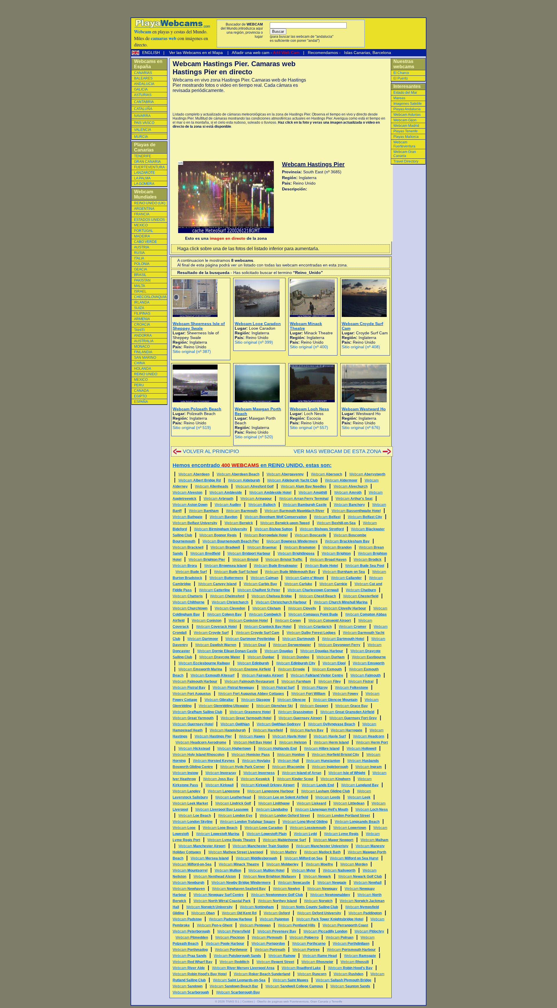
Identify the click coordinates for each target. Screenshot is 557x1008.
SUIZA (139, 308)
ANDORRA (143, 335)
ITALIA (139, 258)
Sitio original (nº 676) (361, 427)
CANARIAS (143, 73)
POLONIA (141, 264)
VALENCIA (142, 130)
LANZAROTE (144, 173)
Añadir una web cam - (265, 52)
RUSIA (139, 253)
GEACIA (140, 269)
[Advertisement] (240, 102)
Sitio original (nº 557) (309, 427)
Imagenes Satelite (407, 104)
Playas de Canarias (144, 147)
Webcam (193, 474)
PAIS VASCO (144, 123)
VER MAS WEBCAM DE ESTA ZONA (337, 451)
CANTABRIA (144, 102)
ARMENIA (142, 319)
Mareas (399, 98)
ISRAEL (140, 291)
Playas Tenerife (405, 131)
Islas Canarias (356, 52)
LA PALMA (142, 178)
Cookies (247, 1001)
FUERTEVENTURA (149, 167)
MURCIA (141, 137)
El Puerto (400, 78)
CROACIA (142, 324)
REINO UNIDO (145, 374)
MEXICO (141, 225)
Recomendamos (322, 52)
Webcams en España (148, 64)
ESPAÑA (141, 402)
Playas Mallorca (406, 137)
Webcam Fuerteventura (404, 144)
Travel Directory (405, 161)
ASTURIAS (142, 95)
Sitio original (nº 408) (361, 347)
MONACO (142, 347)
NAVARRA (142, 116)
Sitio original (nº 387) (192, 351)
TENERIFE (142, 156)
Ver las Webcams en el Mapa (196, 52)
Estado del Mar (405, 93)
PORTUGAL (143, 231)
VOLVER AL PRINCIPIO (211, 451)
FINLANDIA (143, 352)
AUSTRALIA (143, 341)
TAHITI (139, 330)
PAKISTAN (142, 280)
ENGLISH (151, 52)
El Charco (401, 73)
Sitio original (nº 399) (254, 342)
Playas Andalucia (407, 109)
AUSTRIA (141, 247)
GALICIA (141, 89)
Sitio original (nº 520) (254, 436)
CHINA (139, 363)
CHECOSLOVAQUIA (150, 297)
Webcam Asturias (407, 115)
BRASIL (140, 275)
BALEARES (143, 78)
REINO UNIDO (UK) (149, 203)
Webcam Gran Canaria (404, 154)
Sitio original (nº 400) (309, 347)
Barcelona (381, 52)
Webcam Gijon (405, 120)
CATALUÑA (143, 109)
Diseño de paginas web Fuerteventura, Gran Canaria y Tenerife (299, 1001)
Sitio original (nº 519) (192, 427)
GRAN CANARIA (147, 162)
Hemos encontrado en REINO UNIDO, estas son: (252, 465)
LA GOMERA (144, 184)
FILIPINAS (142, 313)
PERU (139, 385)
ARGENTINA (144, 209)
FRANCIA (141, 214)
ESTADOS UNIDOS (149, 220)
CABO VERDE (145, 242)
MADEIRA (142, 236)
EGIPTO (140, 396)
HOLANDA (142, 369)
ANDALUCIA (144, 84)
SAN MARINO (145, 358)
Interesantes (407, 86)
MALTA (139, 286)
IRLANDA (141, 302)
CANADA (141, 391)
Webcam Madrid (406, 126)
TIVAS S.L (233, 1001)
